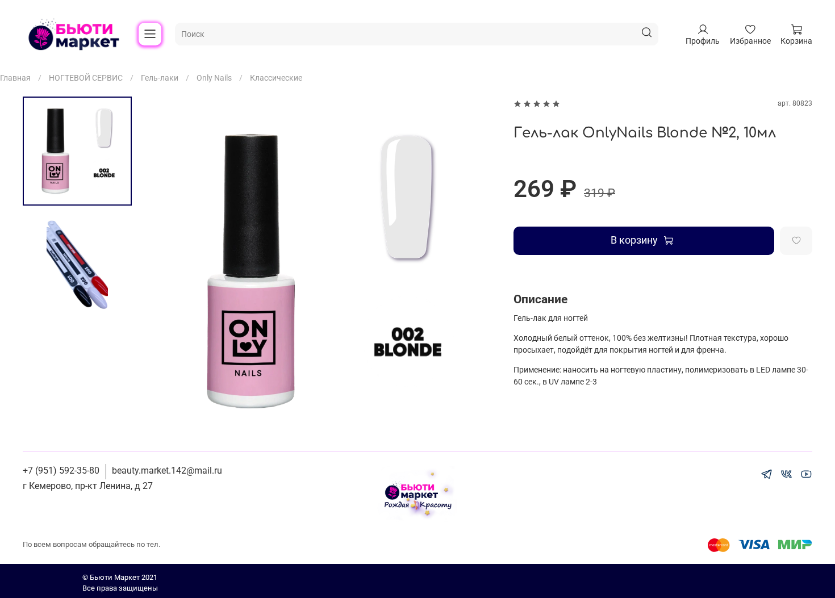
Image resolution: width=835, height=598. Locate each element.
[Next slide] (477, 271)
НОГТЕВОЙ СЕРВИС (86, 77)
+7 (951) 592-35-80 (61, 470)
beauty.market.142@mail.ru (167, 470)
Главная (15, 77)
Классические (276, 77)
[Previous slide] (166, 271)
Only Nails (214, 77)
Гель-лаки (159, 77)
